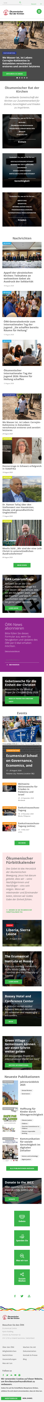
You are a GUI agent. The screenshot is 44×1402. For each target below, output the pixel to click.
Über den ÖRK (8, 1347)
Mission (22, 132)
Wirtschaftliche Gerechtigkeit (22, 174)
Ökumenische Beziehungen (22, 125)
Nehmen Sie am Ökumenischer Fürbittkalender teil (19, 911)
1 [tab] (17, 78)
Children (24, 1123)
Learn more (13, 608)
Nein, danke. (28, 1398)
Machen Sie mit (29, 1347)
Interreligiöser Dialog (22, 207)
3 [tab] (22, 78)
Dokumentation (29, 1351)
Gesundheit (22, 168)
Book (11, 1022)
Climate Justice (27, 1120)
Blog (25, 1359)
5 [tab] (27, 78)
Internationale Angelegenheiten (22, 213)
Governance (26, 1094)
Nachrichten (7, 1355)
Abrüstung (22, 201)
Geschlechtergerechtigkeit (22, 161)
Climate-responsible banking (28, 1132)
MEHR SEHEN (22, 565)
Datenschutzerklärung (12, 651)
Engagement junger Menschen (22, 129)
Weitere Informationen (18, 1065)
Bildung (22, 122)
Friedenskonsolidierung (22, 210)
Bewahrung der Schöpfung (22, 165)
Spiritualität (22, 135)
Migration (22, 204)
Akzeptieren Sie (11, 1398)
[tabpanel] (22, 51)
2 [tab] (19, 78)
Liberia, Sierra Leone (18, 932)
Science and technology (30, 1156)
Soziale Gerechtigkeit (22, 171)
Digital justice (26, 1159)
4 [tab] (24, 78)
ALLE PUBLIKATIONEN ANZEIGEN (22, 1168)
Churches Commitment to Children (30, 1127)
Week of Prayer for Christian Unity (21, 700)
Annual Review (27, 1090)
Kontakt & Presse (30, 1355)
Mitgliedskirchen (9, 1351)
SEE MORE (22, 843)
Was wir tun (7, 1363)
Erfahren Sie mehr (14, 74)
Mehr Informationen (8, 1394)
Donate (12, 1199)
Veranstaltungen (9, 1359)
